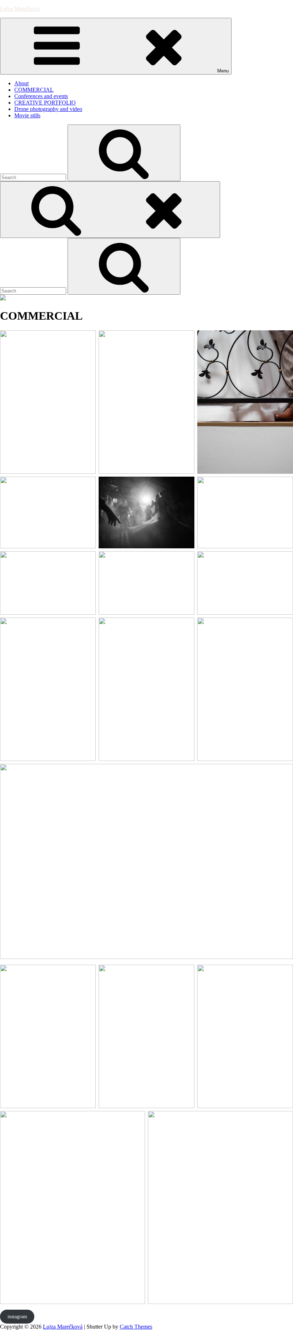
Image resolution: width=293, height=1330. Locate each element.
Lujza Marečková (20, 9)
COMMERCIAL (34, 90)
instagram (17, 1316)
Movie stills (27, 115)
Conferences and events (41, 96)
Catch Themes (136, 1327)
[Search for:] (34, 177)
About (21, 83)
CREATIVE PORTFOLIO (45, 103)
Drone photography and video (48, 109)
